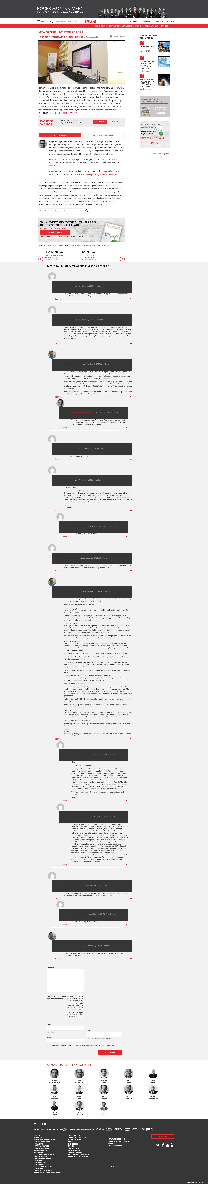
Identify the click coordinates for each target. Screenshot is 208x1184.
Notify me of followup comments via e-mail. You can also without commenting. (82, 1045)
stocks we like (40, 1162)
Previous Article (54, 251)
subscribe (161, 113)
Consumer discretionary (50, 37)
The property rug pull (147, 47)
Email (89, 1031)
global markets (40, 1150)
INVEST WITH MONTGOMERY (103, 135)
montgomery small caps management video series (78, 1155)
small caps (38, 1144)
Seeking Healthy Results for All (88, 256)
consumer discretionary (44, 1140)
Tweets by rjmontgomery (160, 153)
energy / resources (42, 1142)
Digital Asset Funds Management (47, 1172)
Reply (58, 299)
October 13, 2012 (88, 259)
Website (50, 1038)
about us (111, 1143)
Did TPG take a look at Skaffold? (54, 256)
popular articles (41, 1164)
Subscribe (133, 21)
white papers (73, 1148)
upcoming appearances (77, 1138)
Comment (51, 968)
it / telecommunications (44, 1154)
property (38, 1160)
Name (49, 1024)
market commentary (42, 1158)
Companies (38, 1138)
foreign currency (41, 1148)
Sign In (147, 21)
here (140, 26)
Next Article (88, 251)
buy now (154, 143)
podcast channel (75, 1152)
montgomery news (116, 1145)
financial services (41, 1146)
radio (70, 1142)
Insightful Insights (73, 37)
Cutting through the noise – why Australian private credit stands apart (147, 65)
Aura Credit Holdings (43, 1170)
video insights (74, 1150)
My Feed (171, 21)
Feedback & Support (68, 112)
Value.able (53, 162)
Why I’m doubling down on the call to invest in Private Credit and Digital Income (147, 83)
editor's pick (39, 1168)
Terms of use (113, 1167)
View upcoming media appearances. (102, 174)
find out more (55, 232)
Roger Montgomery (81, 412)
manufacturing (40, 1156)
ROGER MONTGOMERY (61, 10)
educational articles (43, 1166)
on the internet (74, 1146)
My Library (160, 21)
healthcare (38, 1152)
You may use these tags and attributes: (56, 997)
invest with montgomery (118, 1141)
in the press (73, 1144)
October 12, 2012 (52, 259)
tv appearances (74, 1140)
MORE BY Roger (60, 135)
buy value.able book (116, 1139)
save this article (119, 36)
